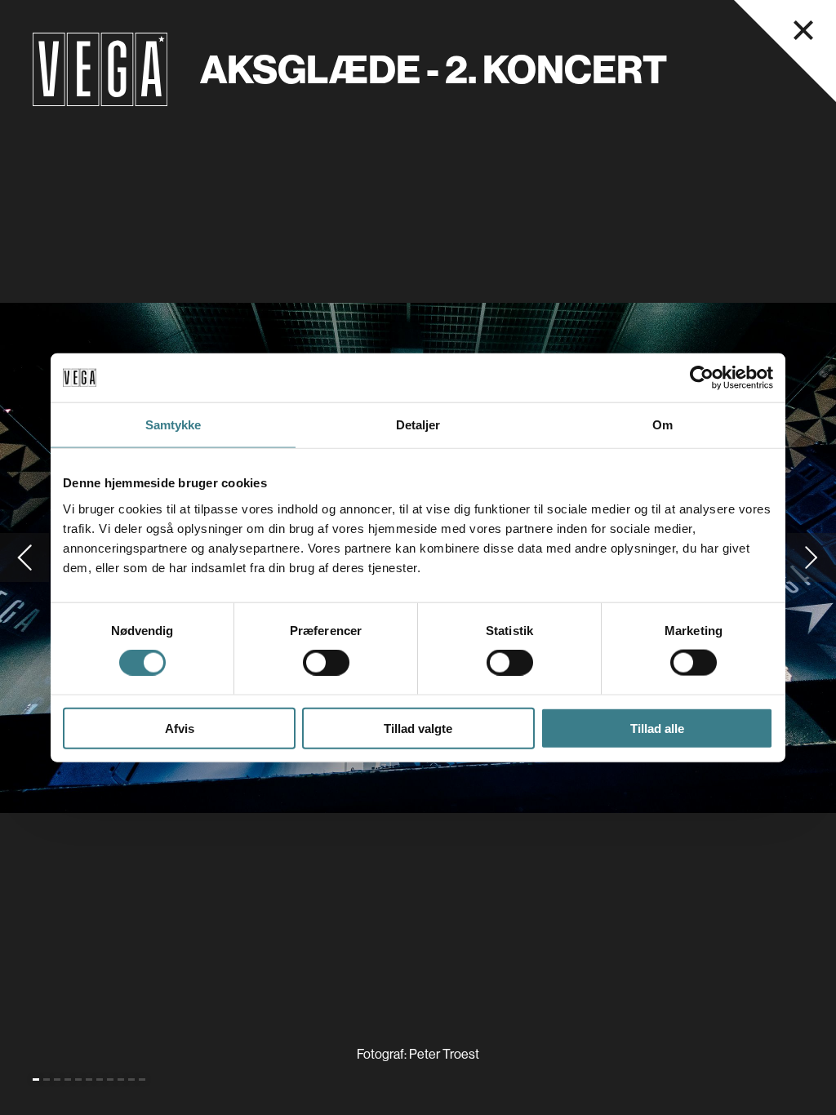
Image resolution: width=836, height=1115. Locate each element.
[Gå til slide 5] (78, 1079)
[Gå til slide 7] (99, 1079)
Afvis (179, 728)
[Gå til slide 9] (121, 1079)
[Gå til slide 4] (67, 1079)
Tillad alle (657, 728)
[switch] (326, 663)
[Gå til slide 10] (131, 1079)
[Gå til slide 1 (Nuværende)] (36, 1079)
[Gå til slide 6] (89, 1079)
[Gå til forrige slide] (24, 557)
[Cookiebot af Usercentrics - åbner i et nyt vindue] (701, 378)
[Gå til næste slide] (811, 557)
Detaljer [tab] (418, 425)
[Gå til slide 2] (46, 1079)
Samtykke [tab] (173, 425)
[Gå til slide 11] (142, 1079)
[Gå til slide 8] (110, 1079)
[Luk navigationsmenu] (803, 30)
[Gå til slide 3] (57, 1079)
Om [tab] (662, 425)
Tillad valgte (418, 728)
